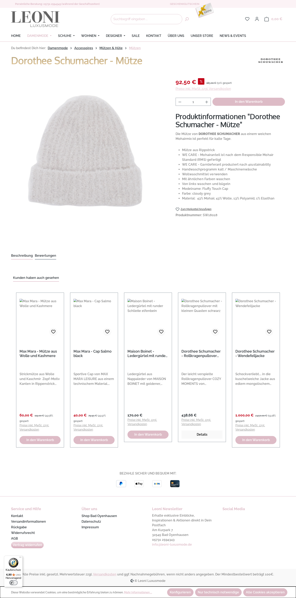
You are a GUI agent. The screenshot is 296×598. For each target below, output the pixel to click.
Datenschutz (91, 521)
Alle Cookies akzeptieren (265, 592)
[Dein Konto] (257, 19)
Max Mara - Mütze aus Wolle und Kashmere (38, 353)
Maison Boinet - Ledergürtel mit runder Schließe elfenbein (147, 353)
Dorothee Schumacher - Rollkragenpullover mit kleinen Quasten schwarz (201, 353)
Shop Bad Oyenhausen (99, 516)
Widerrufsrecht (23, 533)
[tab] (22, 256)
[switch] (13, 582)
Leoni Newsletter (167, 509)
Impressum (90, 527)
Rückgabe (19, 527)
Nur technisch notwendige (218, 592)
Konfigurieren (180, 592)
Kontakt (17, 516)
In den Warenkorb (249, 102)
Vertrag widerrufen (27, 545)
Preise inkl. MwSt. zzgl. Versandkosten (203, 89)
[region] (148, 368)
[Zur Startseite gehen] (35, 19)
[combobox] (146, 19)
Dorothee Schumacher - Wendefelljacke (255, 353)
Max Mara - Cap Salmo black (92, 353)
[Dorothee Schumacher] (271, 62)
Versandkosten (104, 574)
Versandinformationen (28, 521)
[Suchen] (186, 19)
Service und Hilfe (26, 509)
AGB (14, 538)
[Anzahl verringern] (180, 102)
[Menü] (20, 558)
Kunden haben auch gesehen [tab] (36, 278)
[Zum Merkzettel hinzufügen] (53, 332)
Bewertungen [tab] (45, 255)
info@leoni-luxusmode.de (172, 544)
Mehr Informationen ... (138, 592)
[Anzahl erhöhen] (207, 102)
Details (202, 434)
